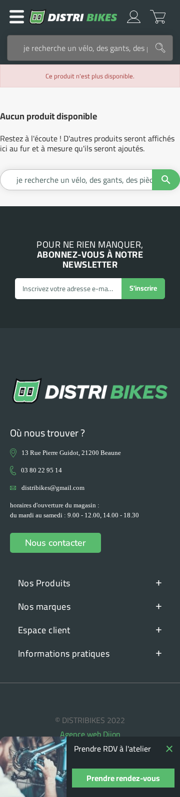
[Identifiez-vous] (133, 16)
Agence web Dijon (90, 734)
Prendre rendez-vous (123, 778)
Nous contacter (55, 543)
